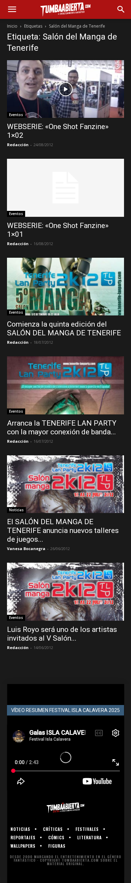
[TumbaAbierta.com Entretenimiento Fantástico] (65, 808)
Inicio (12, 26)
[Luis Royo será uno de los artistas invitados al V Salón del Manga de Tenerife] (65, 591)
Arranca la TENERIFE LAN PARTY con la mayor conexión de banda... (61, 427)
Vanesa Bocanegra (26, 548)
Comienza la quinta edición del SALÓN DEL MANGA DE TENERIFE (64, 328)
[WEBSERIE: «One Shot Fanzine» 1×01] (65, 187)
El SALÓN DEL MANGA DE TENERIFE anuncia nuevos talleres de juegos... (63, 530)
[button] (12, 9)
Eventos (16, 114)
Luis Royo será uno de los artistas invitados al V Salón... (62, 633)
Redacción (18, 144)
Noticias (16, 509)
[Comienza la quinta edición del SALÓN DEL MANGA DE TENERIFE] (65, 286)
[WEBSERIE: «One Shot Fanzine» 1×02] (65, 89)
